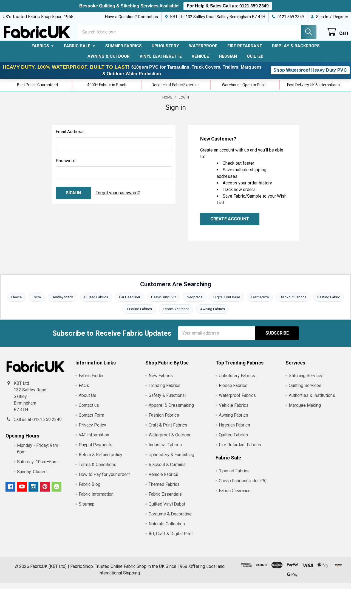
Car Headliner (129, 297)
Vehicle (200, 56)
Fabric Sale (77, 45)
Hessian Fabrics (234, 425)
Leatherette (260, 297)
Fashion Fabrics (164, 415)
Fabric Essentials (165, 494)
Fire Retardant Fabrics (240, 444)
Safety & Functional (167, 395)
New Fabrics (161, 375)
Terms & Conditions (97, 464)
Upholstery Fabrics (237, 375)
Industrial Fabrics (165, 444)
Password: (66, 160)
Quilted (255, 56)
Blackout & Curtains (167, 464)
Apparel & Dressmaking (171, 405)
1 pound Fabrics (234, 470)
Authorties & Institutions (312, 395)
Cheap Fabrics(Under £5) (243, 480)
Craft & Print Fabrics (168, 425)
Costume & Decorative (170, 514)
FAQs (84, 385)
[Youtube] (22, 487)
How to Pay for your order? (104, 474)
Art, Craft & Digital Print (171, 533)
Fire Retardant (244, 45)
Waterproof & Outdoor (170, 434)
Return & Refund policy (100, 454)
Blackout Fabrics (293, 297)
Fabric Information (96, 494)
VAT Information (94, 434)
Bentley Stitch (62, 297)
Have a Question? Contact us (131, 16)
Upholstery (165, 45)
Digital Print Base (226, 297)
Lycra (37, 297)
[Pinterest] (45, 487)
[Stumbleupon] (56, 487)
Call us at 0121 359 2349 (38, 419)
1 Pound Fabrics (139, 309)
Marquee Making (305, 405)
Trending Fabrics (164, 385)
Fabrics (40, 45)
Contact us (89, 405)
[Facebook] (10, 487)
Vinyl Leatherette (161, 56)
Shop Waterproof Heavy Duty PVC (310, 70)
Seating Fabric (328, 297)
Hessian (228, 56)
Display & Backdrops (296, 45)
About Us (87, 395)
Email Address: (70, 131)
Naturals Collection (167, 523)
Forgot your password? (117, 192)
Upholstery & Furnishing (171, 454)
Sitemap (87, 504)
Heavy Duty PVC (163, 297)
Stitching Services (306, 375)
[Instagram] (33, 487)
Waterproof (203, 45)
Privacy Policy (92, 425)
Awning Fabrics (212, 309)
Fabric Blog (89, 484)
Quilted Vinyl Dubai (167, 504)
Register (340, 16)
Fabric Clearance (176, 309)
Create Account (229, 218)
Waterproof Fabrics (237, 395)
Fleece (16, 297)
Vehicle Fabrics (163, 474)
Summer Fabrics (123, 45)
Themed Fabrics (164, 484)
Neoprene (194, 297)
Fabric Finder (91, 375)
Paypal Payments (95, 444)
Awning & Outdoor (108, 56)
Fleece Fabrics (233, 385)
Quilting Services (305, 385)
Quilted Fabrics (96, 297)
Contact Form (91, 415)
